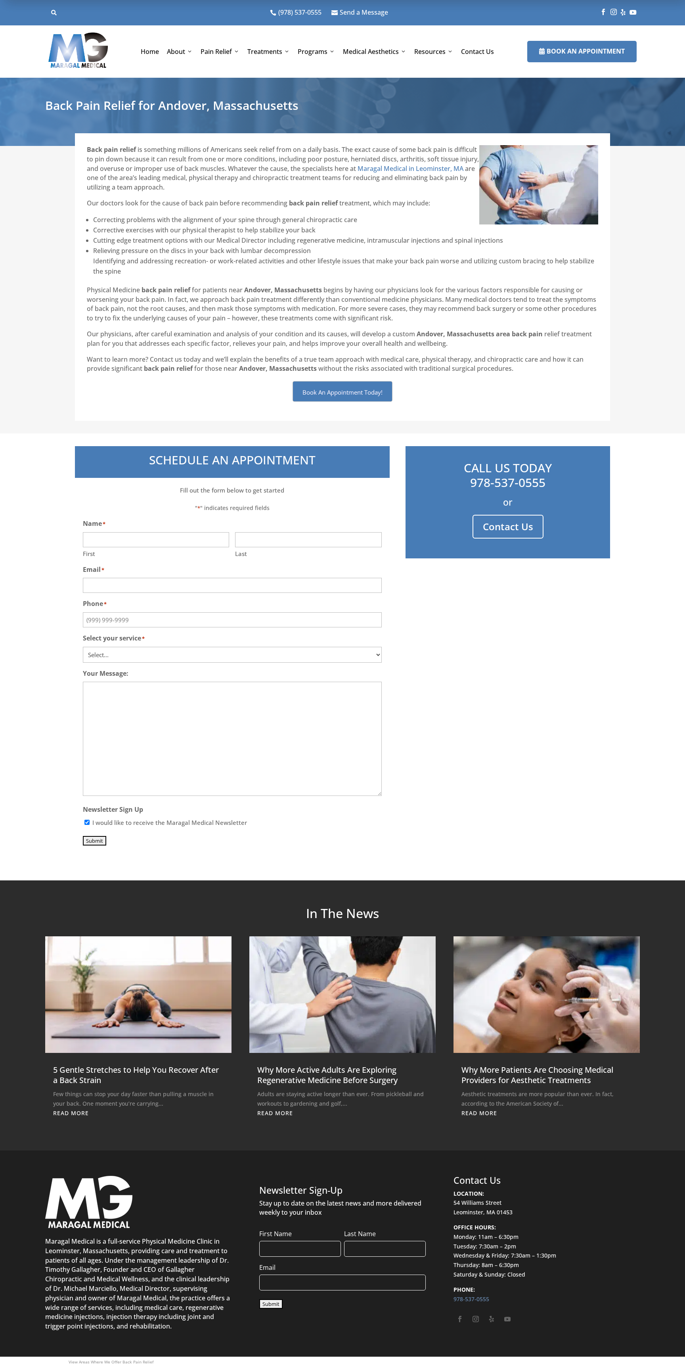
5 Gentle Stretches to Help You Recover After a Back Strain (136, 1074)
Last (241, 554)
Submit (94, 840)
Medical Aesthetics (371, 51)
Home (150, 51)
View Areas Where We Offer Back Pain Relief (111, 1362)
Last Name (360, 1233)
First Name (275, 1233)
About (176, 51)
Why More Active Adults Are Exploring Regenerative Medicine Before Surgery (327, 1074)
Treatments (264, 51)
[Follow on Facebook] (459, 1319)
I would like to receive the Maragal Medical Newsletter (169, 822)
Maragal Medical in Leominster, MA (410, 168)
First (89, 554)
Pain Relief (216, 51)
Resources (430, 51)
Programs (312, 51)
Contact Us (477, 51)
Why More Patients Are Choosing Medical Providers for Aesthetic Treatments (537, 1074)
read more (71, 1113)
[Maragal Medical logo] (78, 52)
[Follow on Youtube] (507, 1319)
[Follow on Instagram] (475, 1319)
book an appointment (582, 51)
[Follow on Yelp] (491, 1319)
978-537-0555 (507, 482)
